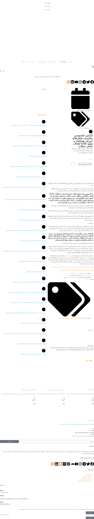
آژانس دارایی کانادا (76, 270)
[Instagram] (80, 82)
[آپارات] (68, 82)
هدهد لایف (32, 61)
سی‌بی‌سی (88, 279)
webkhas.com (6, 514)
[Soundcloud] (72, 464)
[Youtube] (76, 82)
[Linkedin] (72, 82)
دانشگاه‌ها (86, 257)
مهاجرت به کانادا (26, 389)
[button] (93, 67)
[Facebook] (92, 82)
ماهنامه (23, 61)
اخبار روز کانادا (86, 275)
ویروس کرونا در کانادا (64, 318)
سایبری (71, 188)
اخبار (71, 61)
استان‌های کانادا (42, 61)
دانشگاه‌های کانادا (80, 318)
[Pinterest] (68, 464)
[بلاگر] (60, 464)
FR (3, 71)
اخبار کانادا (81, 128)
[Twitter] (88, 82)
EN (1, 71)
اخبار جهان (62, 389)
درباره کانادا (54, 61)
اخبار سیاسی (56, 389)
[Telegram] (84, 82)
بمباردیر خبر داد (72, 267)
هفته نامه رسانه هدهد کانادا (72, 277)
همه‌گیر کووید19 (69, 255)
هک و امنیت (73, 318)
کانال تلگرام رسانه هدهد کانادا (77, 273)
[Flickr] (64, 464)
